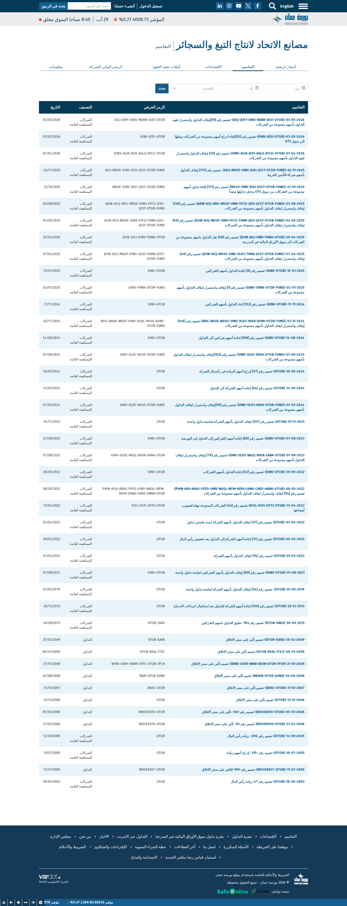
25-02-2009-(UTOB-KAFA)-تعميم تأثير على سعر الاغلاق (265, 640)
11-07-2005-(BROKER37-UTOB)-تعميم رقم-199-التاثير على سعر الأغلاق (253, 770)
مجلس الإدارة (60, 836)
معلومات (56, 66)
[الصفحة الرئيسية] (290, 19)
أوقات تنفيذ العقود (166, 66)
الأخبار (104, 836)
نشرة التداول (242, 836)
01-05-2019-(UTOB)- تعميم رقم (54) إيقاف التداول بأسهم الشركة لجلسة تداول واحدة (245, 589)
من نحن (85, 836)
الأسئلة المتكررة (236, 847)
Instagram (229, 6)
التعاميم (243, 66)
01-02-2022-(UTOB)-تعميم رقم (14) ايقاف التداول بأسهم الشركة (259, 556)
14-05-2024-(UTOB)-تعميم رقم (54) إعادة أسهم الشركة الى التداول (257, 388)
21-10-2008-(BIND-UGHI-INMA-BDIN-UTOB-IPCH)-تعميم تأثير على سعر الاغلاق (248, 664)
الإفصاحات (213, 66)
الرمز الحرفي (154, 107)
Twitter (248, 6)
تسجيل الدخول (151, 6)
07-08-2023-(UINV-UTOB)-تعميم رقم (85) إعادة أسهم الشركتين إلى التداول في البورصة (243, 438)
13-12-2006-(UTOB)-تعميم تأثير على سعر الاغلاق (270, 700)
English (287, 6)
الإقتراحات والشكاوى (110, 847)
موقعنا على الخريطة (272, 847)
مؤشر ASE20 (122, 902)
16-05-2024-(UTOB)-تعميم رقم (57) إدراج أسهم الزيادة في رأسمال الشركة (252, 371)
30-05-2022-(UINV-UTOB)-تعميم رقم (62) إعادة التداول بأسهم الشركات (254, 472)
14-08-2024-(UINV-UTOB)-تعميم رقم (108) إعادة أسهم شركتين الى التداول (252, 338)
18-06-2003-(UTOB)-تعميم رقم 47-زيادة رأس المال (268, 782)
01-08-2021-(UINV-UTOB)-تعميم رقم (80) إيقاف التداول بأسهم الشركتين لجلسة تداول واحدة (240, 573)
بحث (161, 88)
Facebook (257, 6)
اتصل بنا (209, 847)
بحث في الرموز (53, 6)
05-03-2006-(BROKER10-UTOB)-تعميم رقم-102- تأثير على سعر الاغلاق (253, 712)
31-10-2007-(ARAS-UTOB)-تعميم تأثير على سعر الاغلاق (266, 688)
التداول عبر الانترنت (132, 836)
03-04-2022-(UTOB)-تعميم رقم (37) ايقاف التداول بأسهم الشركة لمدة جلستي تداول (246, 522)
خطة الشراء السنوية (150, 847)
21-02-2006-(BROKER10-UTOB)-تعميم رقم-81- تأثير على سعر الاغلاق (255, 724)
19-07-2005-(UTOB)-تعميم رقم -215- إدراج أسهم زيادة (266, 753)
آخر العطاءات (184, 847)
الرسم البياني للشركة (105, 66)
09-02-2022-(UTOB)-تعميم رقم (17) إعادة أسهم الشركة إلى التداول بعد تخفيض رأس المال (242, 539)
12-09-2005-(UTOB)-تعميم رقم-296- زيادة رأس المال (266, 736)
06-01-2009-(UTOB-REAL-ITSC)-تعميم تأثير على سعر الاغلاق (261, 652)
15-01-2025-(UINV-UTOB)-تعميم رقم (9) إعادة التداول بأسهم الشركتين (255, 271)
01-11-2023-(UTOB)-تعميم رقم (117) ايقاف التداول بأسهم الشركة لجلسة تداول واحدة (246, 422)
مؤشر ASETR (68, 902)
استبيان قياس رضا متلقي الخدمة (190, 857)
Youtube (238, 6)
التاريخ (55, 107)
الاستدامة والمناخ (144, 857)
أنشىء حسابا (124, 6)
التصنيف (85, 107)
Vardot (43, 881)
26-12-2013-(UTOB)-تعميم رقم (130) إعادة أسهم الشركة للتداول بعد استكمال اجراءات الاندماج (239, 606)
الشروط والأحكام (72, 847)
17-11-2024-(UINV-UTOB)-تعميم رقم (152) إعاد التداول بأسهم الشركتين (255, 304)
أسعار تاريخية (285, 66)
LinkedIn (220, 6)
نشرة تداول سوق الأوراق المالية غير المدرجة (189, 836)
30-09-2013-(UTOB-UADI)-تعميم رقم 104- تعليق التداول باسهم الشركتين (253, 623)
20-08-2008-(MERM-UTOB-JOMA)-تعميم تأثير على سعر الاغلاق (259, 676)
